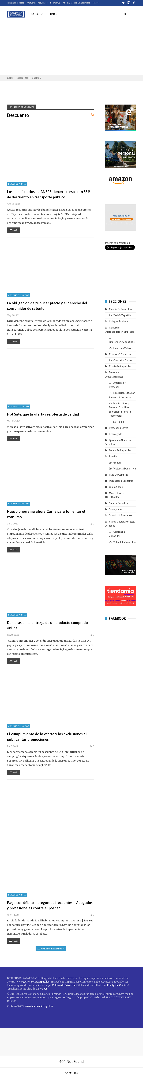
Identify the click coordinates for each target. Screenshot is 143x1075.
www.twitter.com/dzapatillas (33, 981)
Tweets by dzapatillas (117, 242)
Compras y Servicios (18, 295)
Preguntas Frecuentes (37, 3)
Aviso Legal (44, 985)
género (117, 462)
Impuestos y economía (121, 480)
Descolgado (115, 434)
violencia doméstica (124, 468)
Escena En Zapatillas (120, 450)
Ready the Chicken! (118, 985)
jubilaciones (116, 487)
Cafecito (37, 14)
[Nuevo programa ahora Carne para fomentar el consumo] (50, 478)
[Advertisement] (71, 48)
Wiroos (43, 988)
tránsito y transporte (121, 515)
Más (95, 3)
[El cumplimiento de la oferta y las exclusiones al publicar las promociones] (50, 700)
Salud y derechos (118, 503)
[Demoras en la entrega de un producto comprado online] (50, 589)
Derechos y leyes (17, 184)
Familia (113, 456)
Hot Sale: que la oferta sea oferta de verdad (43, 414)
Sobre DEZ (55, 3)
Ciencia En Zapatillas (120, 309)
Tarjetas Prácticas (15, 3)
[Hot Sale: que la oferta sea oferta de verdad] (50, 380)
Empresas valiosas (123, 348)
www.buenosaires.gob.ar (39, 1006)
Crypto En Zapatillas (120, 366)
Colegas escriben (118, 321)
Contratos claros (122, 360)
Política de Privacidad (65, 985)
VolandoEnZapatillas (124, 542)
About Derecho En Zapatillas (76, 3)
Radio (53, 14)
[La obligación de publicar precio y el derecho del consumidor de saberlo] (50, 269)
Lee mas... (13, 230)
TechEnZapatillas (123, 315)
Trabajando (115, 509)
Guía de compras (118, 474)
